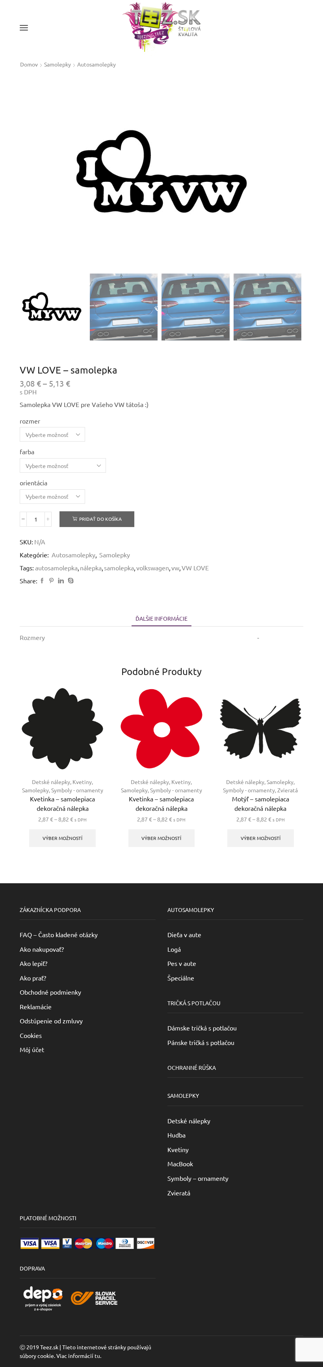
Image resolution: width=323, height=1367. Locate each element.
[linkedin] (61, 580)
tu (97, 1355)
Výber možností (62, 838)
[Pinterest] (51, 580)
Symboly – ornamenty (197, 1178)
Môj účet (32, 1049)
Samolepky (57, 64)
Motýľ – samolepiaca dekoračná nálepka (260, 803)
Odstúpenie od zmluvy (51, 1021)
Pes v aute (181, 963)
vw (175, 568)
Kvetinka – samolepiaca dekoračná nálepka (62, 803)
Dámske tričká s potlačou (202, 1028)
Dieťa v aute (184, 934)
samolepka (119, 568)
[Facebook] (42, 580)
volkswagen (152, 568)
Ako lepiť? (33, 963)
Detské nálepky (51, 781)
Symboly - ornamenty (77, 790)
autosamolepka (56, 568)
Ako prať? (33, 978)
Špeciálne (180, 978)
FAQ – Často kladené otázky (59, 934)
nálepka (91, 568)
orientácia (33, 482)
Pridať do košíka (100, 519)
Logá (174, 949)
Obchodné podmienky (50, 992)
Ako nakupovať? (42, 949)
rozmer (30, 421)
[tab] (161, 618)
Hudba (176, 1135)
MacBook (180, 1163)
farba (27, 451)
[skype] (70, 580)
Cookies (31, 1035)
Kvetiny (82, 781)
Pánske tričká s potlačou (200, 1042)
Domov (29, 64)
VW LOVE (195, 568)
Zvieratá (287, 790)
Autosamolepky (96, 64)
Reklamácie (36, 1006)
